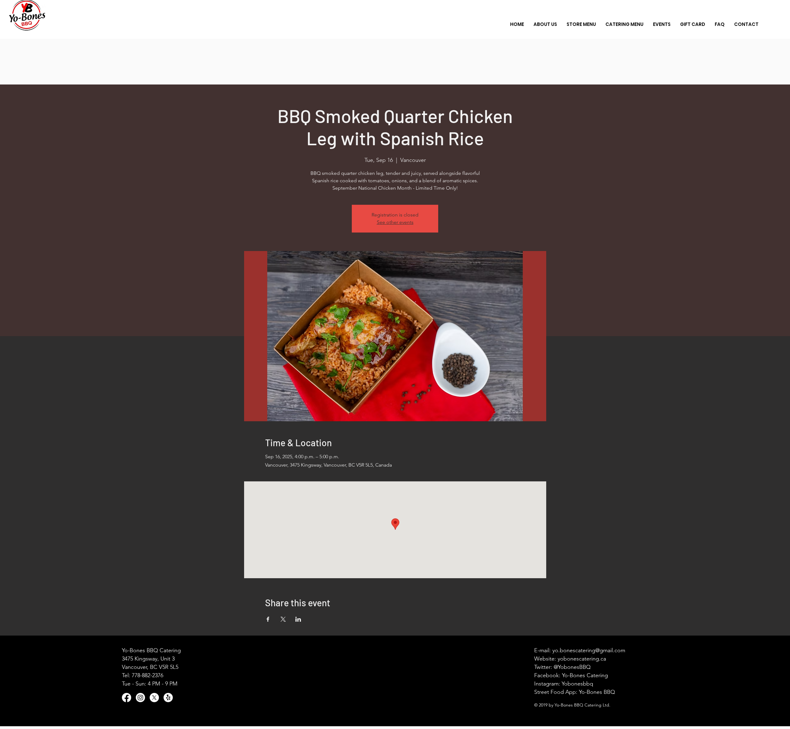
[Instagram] (140, 697)
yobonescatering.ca (582, 658)
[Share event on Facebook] (268, 619)
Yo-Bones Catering (585, 675)
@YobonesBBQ (572, 667)
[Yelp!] (168, 697)
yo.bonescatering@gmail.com (588, 650)
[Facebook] (126, 697)
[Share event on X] (283, 619)
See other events (395, 222)
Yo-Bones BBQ (597, 692)
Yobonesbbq (577, 683)
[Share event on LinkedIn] (298, 619)
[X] (154, 697)
